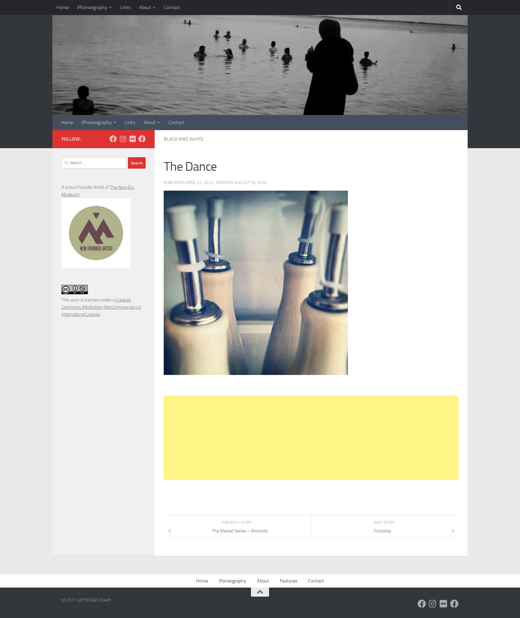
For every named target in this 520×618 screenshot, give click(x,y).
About (145, 7)
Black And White (183, 139)
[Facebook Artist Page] (142, 138)
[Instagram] (122, 138)
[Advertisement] (311, 438)
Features (288, 581)
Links (125, 7)
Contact (172, 7)
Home (63, 7)
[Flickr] (132, 138)
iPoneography (232, 581)
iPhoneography (92, 7)
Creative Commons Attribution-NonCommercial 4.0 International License (101, 307)
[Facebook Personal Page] (113, 138)
